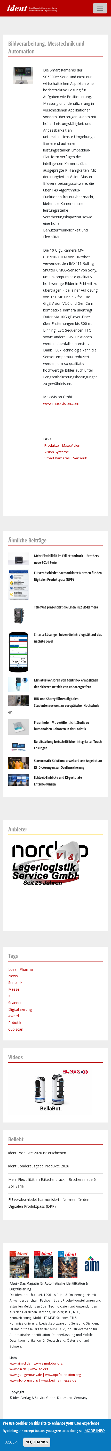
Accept (12, 1442)
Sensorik (80, 458)
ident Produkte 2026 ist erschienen (37, 1152)
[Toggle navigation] (100, 8)
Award (13, 1015)
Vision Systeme (56, 452)
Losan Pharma (20, 969)
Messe (13, 989)
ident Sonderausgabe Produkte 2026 (38, 1166)
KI (10, 995)
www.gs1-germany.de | (27, 1375)
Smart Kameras (57, 458)
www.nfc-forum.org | (25, 1380)
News (13, 975)
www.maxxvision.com (61, 403)
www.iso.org (39, 1369)
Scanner (15, 1002)
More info (94, 1430)
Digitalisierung (20, 1009)
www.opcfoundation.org (63, 1375)
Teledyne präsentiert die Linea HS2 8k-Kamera (66, 607)
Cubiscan (15, 1029)
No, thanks (37, 1442)
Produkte (51, 445)
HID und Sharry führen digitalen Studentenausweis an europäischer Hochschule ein (53, 705)
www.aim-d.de (20, 1363)
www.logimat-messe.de (58, 1380)
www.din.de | (20, 1369)
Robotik (14, 1022)
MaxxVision (71, 445)
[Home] (31, 7)
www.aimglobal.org (48, 1363)
